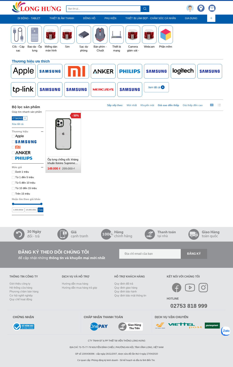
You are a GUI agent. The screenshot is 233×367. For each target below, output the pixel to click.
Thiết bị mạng (116, 48)
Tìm (40, 209)
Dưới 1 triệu (22, 171)
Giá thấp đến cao (193, 105)
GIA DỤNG (191, 18)
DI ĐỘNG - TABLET (29, 18)
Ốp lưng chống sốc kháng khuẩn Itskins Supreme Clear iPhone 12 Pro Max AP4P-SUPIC (63, 161)
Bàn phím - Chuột (100, 48)
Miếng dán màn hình (51, 48)
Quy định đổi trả (123, 283)
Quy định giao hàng (125, 287)
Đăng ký (194, 253)
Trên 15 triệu (22, 193)
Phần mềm (165, 46)
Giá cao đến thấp (168, 105)
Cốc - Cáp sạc (18, 48)
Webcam (149, 46)
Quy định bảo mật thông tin (130, 295)
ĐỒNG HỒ (89, 18)
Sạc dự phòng (83, 48)
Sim (67, 46)
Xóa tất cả (17, 124)
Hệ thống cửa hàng (20, 287)
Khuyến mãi (147, 105)
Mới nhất (132, 105)
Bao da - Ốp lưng (34, 48)
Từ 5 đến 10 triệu (25, 182)
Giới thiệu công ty (19, 283)
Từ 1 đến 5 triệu (24, 177)
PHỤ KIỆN (110, 18)
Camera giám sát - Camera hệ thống (133, 52)
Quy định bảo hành (125, 291)
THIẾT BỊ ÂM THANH (62, 18)
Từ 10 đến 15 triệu (26, 188)
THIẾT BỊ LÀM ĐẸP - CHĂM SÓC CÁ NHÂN (150, 18)
